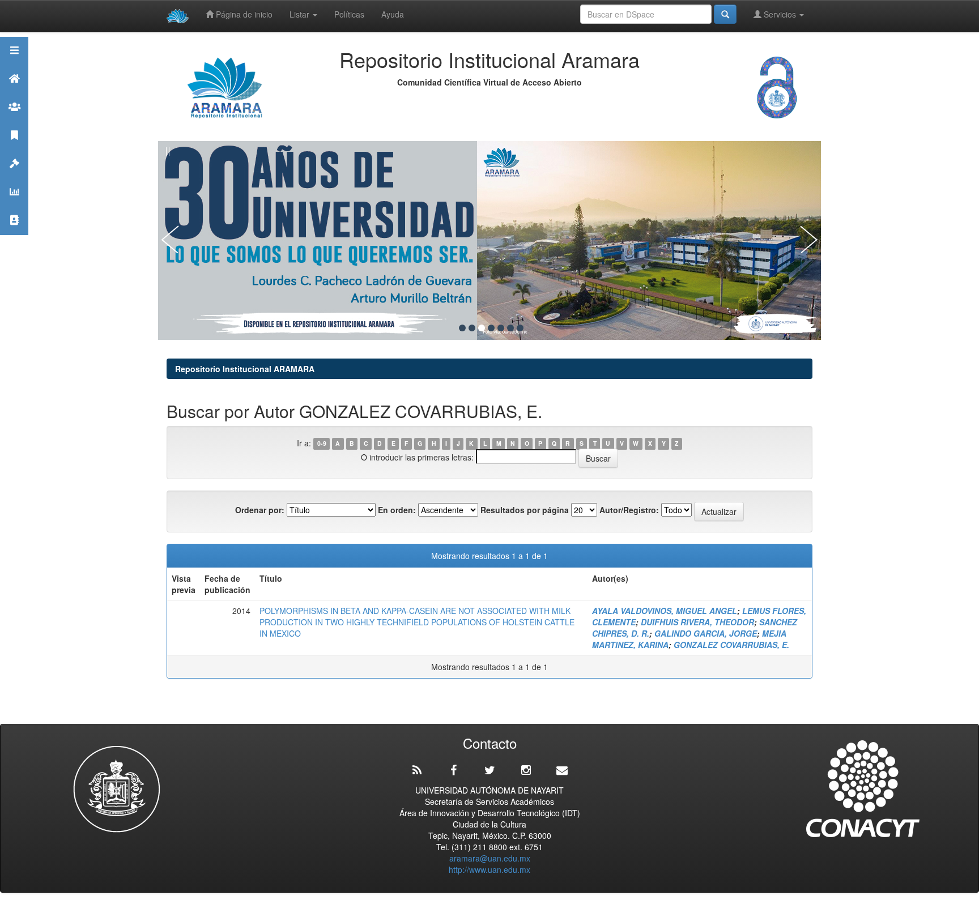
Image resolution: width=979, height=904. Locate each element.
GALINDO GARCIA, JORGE (705, 633)
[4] (491, 328)
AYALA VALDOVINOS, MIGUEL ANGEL (664, 610)
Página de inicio (243, 14)
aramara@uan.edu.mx (489, 858)
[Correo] (562, 770)
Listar (301, 14)
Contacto (14, 234)
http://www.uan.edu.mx (489, 869)
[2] (472, 328)
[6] (510, 328)
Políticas (349, 14)
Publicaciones (14, 149)
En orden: (397, 509)
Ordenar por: (259, 509)
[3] (481, 328)
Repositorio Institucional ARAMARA (244, 368)
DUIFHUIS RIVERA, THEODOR (697, 622)
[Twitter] (489, 770)
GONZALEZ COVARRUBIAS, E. (731, 644)
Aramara (14, 92)
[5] (500, 328)
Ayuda (392, 14)
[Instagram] (526, 770)
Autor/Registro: (629, 509)
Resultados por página (524, 509)
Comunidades (14, 121)
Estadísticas (14, 206)
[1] (462, 328)
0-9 (321, 444)
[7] (520, 328)
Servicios (779, 14)
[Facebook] (453, 770)
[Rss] (417, 770)
